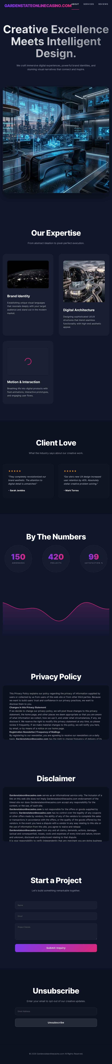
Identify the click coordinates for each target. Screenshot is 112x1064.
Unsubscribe (56, 1022)
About (75, 4)
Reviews (103, 4)
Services (88, 4)
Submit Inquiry (56, 948)
